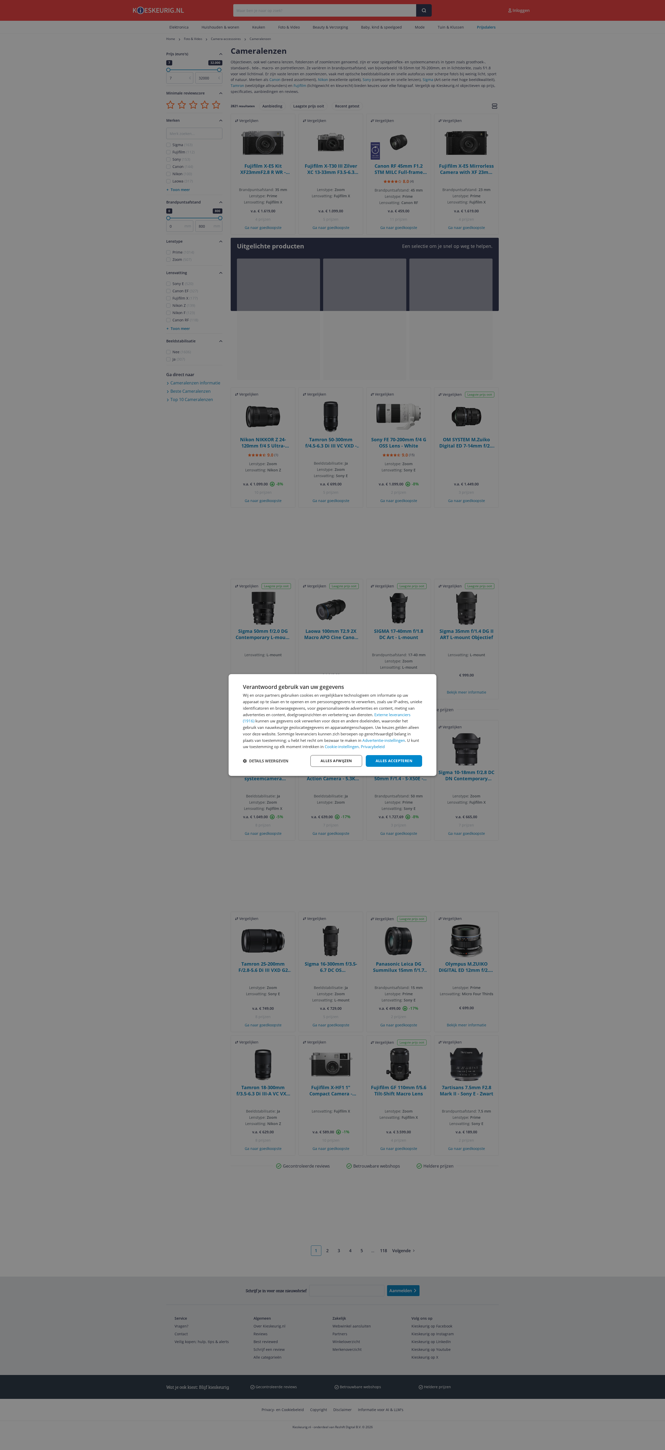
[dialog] (332, 725)
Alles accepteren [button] (394, 760)
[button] (265, 761)
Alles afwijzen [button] (336, 760)
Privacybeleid (373, 746)
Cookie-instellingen (342, 746)
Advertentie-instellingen (383, 740)
